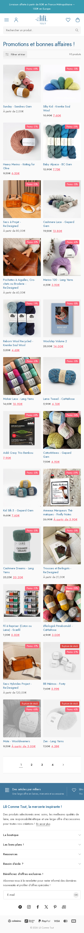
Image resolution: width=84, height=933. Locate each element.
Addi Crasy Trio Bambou (18, 453)
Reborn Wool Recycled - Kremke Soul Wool (18, 343)
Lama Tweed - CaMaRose (59, 399)
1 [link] (21, 765)
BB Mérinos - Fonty (54, 684)
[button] (77, 19)
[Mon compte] (16, 19)
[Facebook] (37, 906)
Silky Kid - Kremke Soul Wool (56, 108)
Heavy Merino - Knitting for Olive (19, 166)
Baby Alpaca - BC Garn (57, 164)
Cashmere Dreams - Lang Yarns (18, 570)
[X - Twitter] (46, 906)
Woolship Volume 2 (55, 341)
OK (76, 894)
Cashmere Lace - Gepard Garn (58, 224)
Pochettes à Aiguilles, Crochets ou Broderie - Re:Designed (19, 284)
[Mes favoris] (68, 19)
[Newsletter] (63, 906)
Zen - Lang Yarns (53, 741)
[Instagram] (28, 906)
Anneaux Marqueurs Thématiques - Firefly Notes (58, 512)
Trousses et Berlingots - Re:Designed (57, 570)
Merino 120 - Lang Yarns (58, 280)
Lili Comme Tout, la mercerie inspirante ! (32, 806)
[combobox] (42, 30)
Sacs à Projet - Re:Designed (12, 224)
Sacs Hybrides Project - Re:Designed (17, 686)
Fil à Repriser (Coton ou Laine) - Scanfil (17, 628)
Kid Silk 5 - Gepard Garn (18, 510)
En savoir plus (43, 824)
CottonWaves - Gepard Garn (57, 455)
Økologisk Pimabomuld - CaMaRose (57, 628)
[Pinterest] (55, 906)
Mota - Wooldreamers (16, 741)
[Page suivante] (63, 764)
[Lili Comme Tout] (41, 19)
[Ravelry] (20, 906)
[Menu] (6, 19)
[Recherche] (77, 30)
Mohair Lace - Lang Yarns (18, 399)
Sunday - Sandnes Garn (17, 106)
